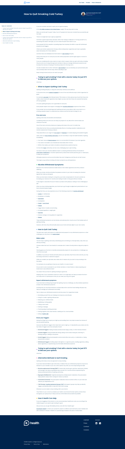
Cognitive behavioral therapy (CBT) (55, 384)
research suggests (53, 92)
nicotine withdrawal (68, 106)
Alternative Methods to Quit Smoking (11, 41)
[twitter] (100, 423)
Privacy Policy (27, 444)
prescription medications (42, 152)
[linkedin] (96, 423)
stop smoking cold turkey (51, 135)
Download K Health (41, 409)
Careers (86, 430)
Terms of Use (37, 444)
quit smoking (65, 53)
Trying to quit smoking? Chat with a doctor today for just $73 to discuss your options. (17, 29)
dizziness (64, 133)
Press (85, 423)
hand (44, 148)
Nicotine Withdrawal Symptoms (10, 33)
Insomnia (40, 212)
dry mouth (57, 133)
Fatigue (40, 205)
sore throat (46, 203)
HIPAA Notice (46, 444)
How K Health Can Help (8, 43)
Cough (39, 203)
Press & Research (96, 2)
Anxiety (40, 194)
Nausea (40, 217)
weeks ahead (56, 234)
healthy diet (45, 314)
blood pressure (52, 140)
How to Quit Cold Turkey (8, 35)
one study (45, 97)
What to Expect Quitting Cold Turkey (11, 31)
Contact (86, 426)
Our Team (81, 2)
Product (88, 2)
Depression (41, 198)
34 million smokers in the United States (50, 29)
